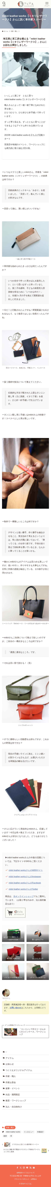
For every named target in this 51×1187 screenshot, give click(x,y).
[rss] (30, 1167)
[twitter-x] (20, 1167)
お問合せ (34, 1179)
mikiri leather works (13, 1132)
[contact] (34, 1167)
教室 (5, 1136)
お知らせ (10, 1064)
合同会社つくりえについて (26, 1172)
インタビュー (29, 1132)
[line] (27, 1167)
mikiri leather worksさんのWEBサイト (26, 870)
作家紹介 (40, 1132)
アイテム (10, 1058)
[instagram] (24, 1167)
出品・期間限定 (13, 1094)
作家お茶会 (11, 1082)
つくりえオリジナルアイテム (19, 1070)
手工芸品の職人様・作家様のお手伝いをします (25, 1176)
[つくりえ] (25, 4)
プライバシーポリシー (21, 1179)
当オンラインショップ (23, 896)
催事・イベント (13, 1088)
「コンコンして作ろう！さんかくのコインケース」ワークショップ (32, 1031)
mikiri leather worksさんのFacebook (25, 883)
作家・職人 (11, 1076)
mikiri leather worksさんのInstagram (25, 876)
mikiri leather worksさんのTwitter (23, 889)
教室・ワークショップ (16, 1100)
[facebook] (17, 1167)
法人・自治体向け (14, 1107)
